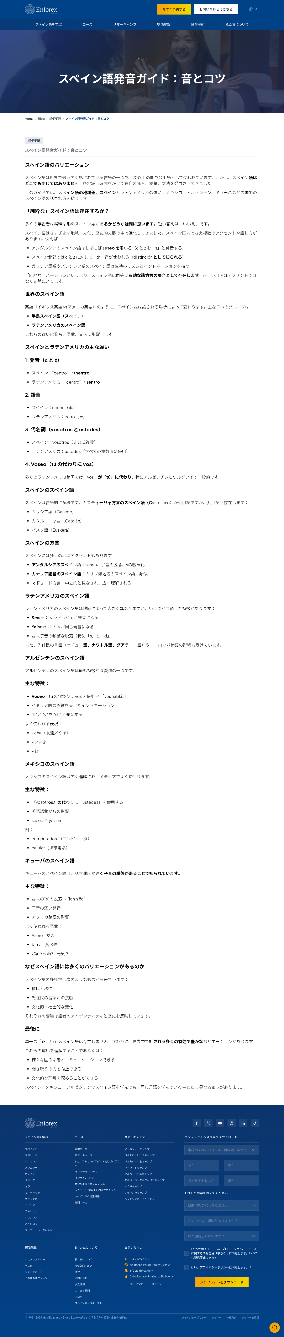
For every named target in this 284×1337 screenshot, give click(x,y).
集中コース (81, 1149)
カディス (30, 1174)
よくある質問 (82, 1290)
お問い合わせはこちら (216, 9)
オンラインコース (85, 1177)
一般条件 (232, 1317)
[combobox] (253, 9)
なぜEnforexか (83, 1265)
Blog (41, 118)
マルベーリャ (32, 1192)
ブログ (78, 1296)
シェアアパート (33, 1271)
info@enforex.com (141, 1270)
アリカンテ (31, 1167)
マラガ (28, 1186)
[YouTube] (220, 1123)
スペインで (31, 1149)
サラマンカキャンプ (136, 1192)
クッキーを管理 (250, 1317)
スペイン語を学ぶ (48, 24)
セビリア (30, 1205)
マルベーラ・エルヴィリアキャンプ (144, 1180)
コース (87, 24)
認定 (77, 1271)
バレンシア (31, 1217)
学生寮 (28, 1265)
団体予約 (198, 24)
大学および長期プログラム (90, 1183)
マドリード (31, 1155)
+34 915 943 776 (139, 1259)
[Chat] (274, 1327)
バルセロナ (31, 1161)
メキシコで (31, 1223)
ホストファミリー (35, 1259)
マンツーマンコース (86, 1171)
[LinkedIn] (243, 1123)
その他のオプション (36, 1278)
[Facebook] (197, 1123)
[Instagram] (231, 1123)
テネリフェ (31, 1211)
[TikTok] (255, 1123)
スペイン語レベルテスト (88, 1303)
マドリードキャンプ (136, 1167)
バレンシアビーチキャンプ (139, 1198)
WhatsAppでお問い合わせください (150, 1264)
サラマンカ (31, 1198)
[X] (208, 1123)
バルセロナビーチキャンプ (139, 1155)
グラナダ (30, 1180)
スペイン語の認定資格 (87, 1196)
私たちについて (237, 24)
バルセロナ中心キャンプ (138, 1161)
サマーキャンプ (124, 24)
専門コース (81, 1202)
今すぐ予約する (174, 9)
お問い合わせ (82, 1278)
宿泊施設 (163, 24)
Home (29, 118)
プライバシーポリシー (214, 1267)
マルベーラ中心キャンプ (138, 1174)
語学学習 (55, 118)
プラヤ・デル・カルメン (38, 1230)
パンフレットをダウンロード (221, 1282)
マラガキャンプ (133, 1186)
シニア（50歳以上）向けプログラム (95, 1190)
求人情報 (80, 1284)
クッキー (217, 1317)
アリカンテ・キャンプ (137, 1149)
